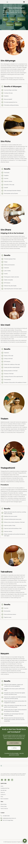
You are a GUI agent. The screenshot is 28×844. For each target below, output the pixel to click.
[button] (24, 2)
